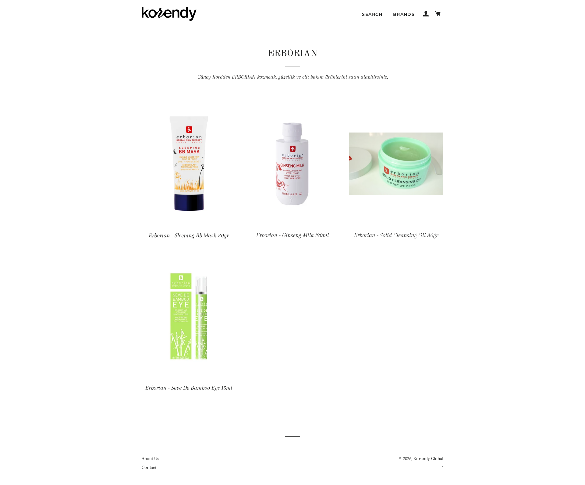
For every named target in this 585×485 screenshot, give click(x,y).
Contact (149, 467)
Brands (404, 14)
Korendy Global (428, 458)
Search (372, 14)
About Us (150, 458)
